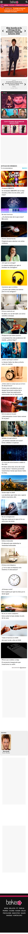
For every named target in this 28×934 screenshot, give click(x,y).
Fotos (12, 5)
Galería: (14, 122)
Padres (5, 911)
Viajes (23, 913)
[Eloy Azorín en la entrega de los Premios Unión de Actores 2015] (14, 129)
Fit (17, 908)
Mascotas (16, 913)
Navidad (9, 915)
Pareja (21, 908)
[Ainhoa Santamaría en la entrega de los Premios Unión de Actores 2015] (23, 129)
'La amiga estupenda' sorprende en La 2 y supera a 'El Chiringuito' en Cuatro (15, 9)
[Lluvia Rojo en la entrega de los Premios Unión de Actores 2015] (6, 129)
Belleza (12, 908)
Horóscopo (17, 915)
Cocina (11, 911)
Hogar (17, 911)
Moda (6, 908)
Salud (23, 911)
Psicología (7, 913)
